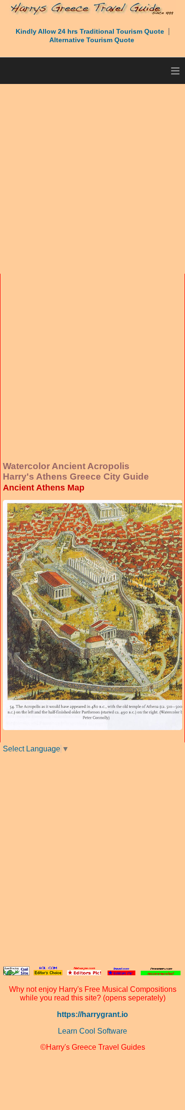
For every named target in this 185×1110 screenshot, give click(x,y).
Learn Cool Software (92, 1031)
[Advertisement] (92, 178)
